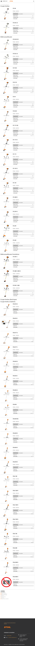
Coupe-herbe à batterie (5, 598)
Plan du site (6, 644)
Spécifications (16, 13)
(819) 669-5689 (9, 635)
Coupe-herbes (3, 592)
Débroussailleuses (6, 4)
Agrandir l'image (6, 12)
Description (21, 13)
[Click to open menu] (1, 1)
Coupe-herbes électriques (3, 597)
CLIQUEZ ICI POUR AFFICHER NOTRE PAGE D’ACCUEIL (9, 623)
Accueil (1, 4)
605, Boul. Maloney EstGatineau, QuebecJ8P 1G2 (23, 635)
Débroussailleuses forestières (4, 595)
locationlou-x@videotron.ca (12, 637)
